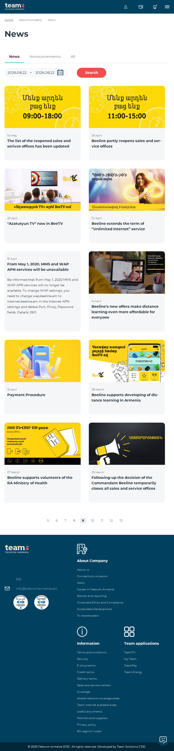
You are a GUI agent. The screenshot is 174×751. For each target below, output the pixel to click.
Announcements (45, 56)
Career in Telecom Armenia (95, 589)
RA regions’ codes (89, 731)
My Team (130, 659)
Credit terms (85, 672)
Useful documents (89, 711)
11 (102, 520)
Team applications (141, 643)
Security (82, 659)
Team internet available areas (97, 705)
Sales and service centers (94, 685)
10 (92, 520)
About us (83, 569)
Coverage (83, 691)
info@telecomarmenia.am (36, 588)
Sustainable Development (94, 609)
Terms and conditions (92, 652)
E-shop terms (86, 665)
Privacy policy (86, 724)
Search (91, 72)
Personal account (125, 7)
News (14, 56)
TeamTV (129, 652)
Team (15, 6)
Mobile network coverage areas (98, 698)
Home (9, 20)
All (73, 56)
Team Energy (133, 672)
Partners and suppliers (92, 718)
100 (18, 579)
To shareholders (88, 615)
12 (111, 520)
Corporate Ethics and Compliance (100, 602)
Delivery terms (87, 678)
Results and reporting (91, 596)
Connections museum (92, 576)
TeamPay (130, 665)
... (60, 72)
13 (121, 520)
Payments (140, 7)
